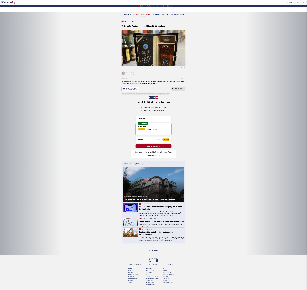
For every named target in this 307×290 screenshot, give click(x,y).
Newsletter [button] (156, 6)
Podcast (130, 272)
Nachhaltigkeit (149, 280)
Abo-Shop (165, 276)
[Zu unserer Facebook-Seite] (157, 260)
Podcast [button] (149, 6)
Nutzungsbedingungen (152, 276)
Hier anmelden (154, 155)
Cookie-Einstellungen (151, 270)
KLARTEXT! (131, 276)
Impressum (149, 268)
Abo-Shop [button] (163, 6)
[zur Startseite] (8, 2)
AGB (147, 274)
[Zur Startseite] (122, 14)
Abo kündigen (167, 280)
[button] (137, 6)
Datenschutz (149, 272)
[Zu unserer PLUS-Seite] (124, 21)
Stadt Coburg (135, 14)
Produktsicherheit (150, 284)
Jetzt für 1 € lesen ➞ (153, 146)
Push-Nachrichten (133, 274)
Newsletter (131, 270)
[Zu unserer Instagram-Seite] (149, 260)
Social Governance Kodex (152, 278)
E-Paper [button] (169, 6)
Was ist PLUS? (166, 278)
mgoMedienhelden (133, 278)
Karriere (165, 270)
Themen (130, 282)
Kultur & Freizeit (145, 14)
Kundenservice (167, 272)
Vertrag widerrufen (168, 282)
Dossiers (130, 280)
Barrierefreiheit (150, 282)
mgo (164, 268)
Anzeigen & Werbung (168, 274)
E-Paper (130, 268)
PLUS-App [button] (143, 6)
